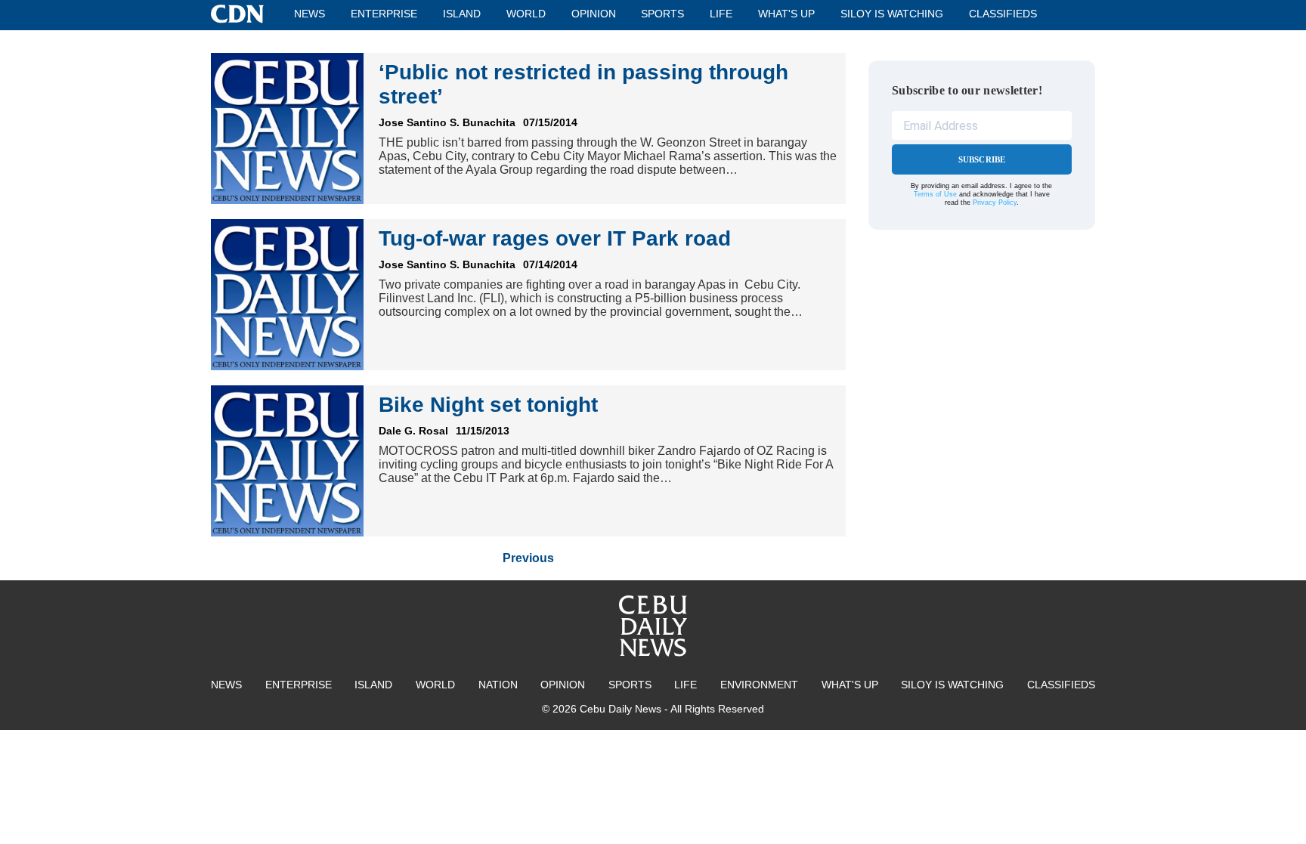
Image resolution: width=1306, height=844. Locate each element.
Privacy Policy (995, 202)
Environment (759, 685)
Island (462, 14)
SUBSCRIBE (982, 159)
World (526, 14)
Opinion (593, 14)
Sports (662, 14)
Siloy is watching (891, 14)
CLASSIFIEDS (1003, 14)
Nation (498, 685)
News (309, 14)
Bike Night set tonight (488, 404)
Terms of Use (935, 194)
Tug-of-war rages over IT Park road (555, 238)
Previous (528, 558)
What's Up (786, 14)
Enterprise (384, 14)
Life (721, 14)
